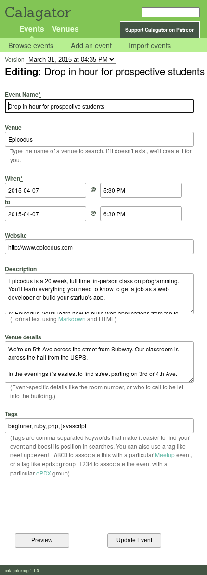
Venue (13, 127)
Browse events (30, 45)
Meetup (165, 454)
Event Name (23, 94)
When (14, 178)
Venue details (23, 337)
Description (21, 268)
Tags (11, 414)
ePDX (43, 473)
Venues (65, 28)
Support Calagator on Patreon (159, 29)
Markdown (72, 318)
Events (31, 28)
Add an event (91, 45)
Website (16, 235)
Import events (150, 45)
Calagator (37, 12)
